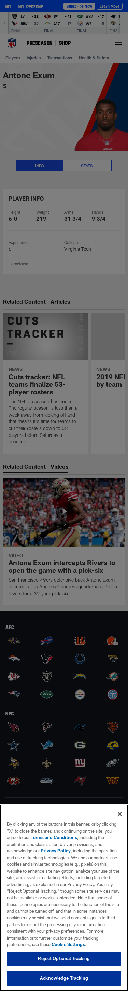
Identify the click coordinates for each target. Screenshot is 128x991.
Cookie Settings (68, 944)
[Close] (119, 814)
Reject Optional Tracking (64, 958)
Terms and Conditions (54, 837)
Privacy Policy (56, 850)
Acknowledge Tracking (64, 978)
